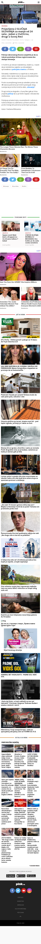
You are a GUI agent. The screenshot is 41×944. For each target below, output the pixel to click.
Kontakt (20, 897)
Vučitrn (24, 186)
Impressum (20, 905)
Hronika (4, 26)
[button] (2, 230)
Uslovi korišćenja (20, 909)
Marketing (20, 901)
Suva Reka (15, 186)
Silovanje (6, 186)
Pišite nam (20, 912)
